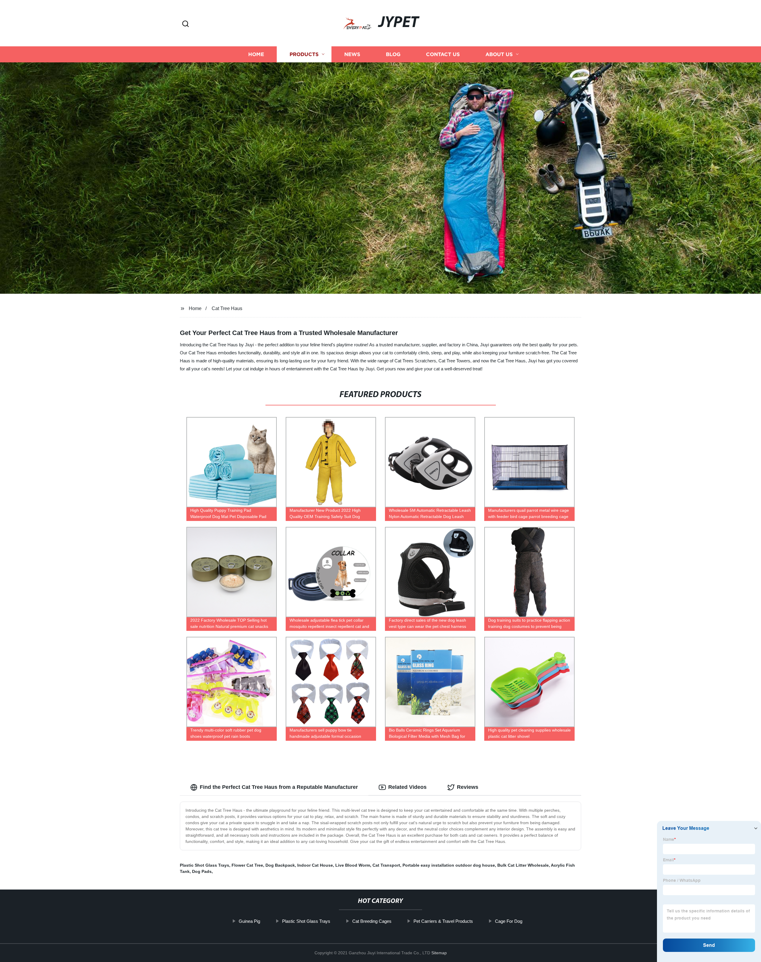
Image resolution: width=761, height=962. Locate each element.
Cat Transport (386, 865)
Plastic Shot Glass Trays (204, 865)
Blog (393, 54)
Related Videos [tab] (407, 787)
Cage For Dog (508, 921)
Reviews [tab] (467, 787)
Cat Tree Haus (227, 308)
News (352, 54)
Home (256, 54)
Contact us (443, 54)
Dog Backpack (280, 865)
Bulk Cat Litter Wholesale (523, 865)
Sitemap (439, 952)
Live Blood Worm (352, 865)
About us (499, 54)
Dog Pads (202, 871)
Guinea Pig (249, 921)
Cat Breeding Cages (371, 921)
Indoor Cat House (315, 865)
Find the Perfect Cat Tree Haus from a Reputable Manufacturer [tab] (279, 787)
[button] (185, 24)
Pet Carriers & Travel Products (443, 921)
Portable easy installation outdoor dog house (448, 865)
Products (304, 54)
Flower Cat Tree (247, 865)
